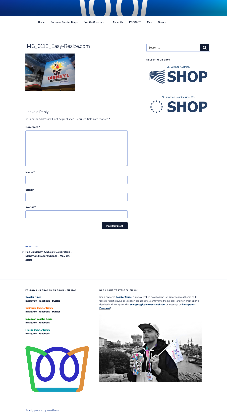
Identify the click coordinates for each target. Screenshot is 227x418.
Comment (32, 127)
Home (41, 22)
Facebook (44, 300)
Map (149, 22)
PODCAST (135, 22)
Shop (161, 22)
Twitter (56, 300)
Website (30, 207)
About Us (118, 22)
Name (30, 172)
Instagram (31, 300)
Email (29, 189)
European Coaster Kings (64, 22)
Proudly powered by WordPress (42, 410)
